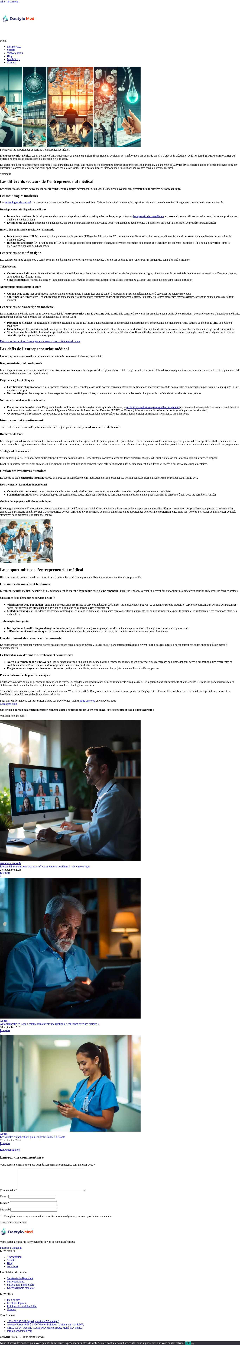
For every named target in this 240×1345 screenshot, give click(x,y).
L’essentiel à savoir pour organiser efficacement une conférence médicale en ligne (45, 866)
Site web (5, 1209)
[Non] (192, 1343)
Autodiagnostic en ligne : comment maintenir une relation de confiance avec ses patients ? (49, 1023)
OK (188, 1343)
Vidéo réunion (15, 52)
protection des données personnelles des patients (153, 407)
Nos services (14, 46)
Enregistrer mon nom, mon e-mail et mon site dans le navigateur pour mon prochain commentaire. (58, 1216)
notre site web (87, 700)
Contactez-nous (8, 703)
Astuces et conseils (10, 863)
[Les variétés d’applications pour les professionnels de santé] (120, 1083)
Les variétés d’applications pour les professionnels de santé (32, 1136)
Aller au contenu (9, 1)
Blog (9, 56)
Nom (4, 1196)
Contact (11, 62)
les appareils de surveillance (148, 216)
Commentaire (8, 1190)
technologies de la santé (18, 202)
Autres (3, 1020)
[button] (120, 40)
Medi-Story (13, 59)
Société (11, 49)
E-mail (4, 1202)
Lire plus (5, 872)
